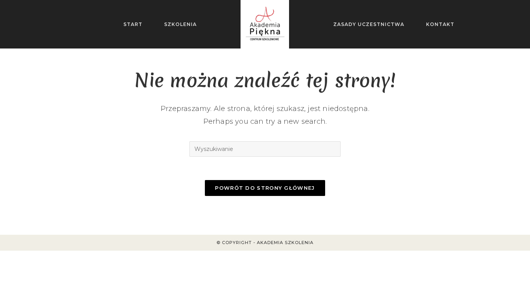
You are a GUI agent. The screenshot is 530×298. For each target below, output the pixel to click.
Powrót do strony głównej (265, 188)
